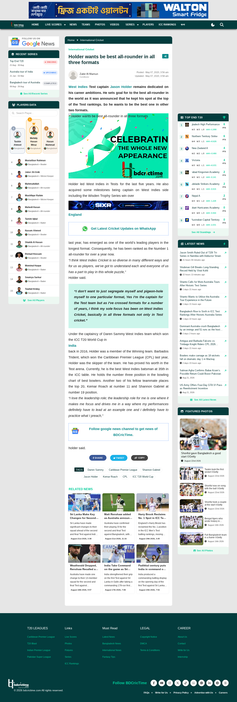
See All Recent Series (36, 93)
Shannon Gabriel (151, 469)
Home (35, 24)
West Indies (78, 87)
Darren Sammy (96, 469)
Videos (114, 24)
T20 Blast (32, 643)
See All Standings (201, 232)
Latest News (108, 637)
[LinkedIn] (209, 683)
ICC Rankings (167, 24)
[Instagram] (169, 683)
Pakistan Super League (39, 657)
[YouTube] (161, 683)
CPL (125, 476)
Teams (86, 24)
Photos (100, 24)
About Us (182, 637)
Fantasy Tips (108, 657)
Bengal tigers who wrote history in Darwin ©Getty (214, 520)
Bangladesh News (111, 643)
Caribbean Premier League (123, 469)
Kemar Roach (110, 476)
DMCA (143, 643)
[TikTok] (185, 683)
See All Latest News (205, 399)
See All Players (36, 300)
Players (148, 24)
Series (68, 657)
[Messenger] (201, 683)
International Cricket (92, 40)
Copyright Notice (148, 637)
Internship (183, 657)
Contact (182, 643)
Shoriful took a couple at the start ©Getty (215, 503)
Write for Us (183, 650)
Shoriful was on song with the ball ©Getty (215, 487)
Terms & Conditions (150, 650)
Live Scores (71, 637)
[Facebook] (154, 683)
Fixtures (69, 650)
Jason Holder (121, 87)
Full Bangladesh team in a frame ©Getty (216, 536)
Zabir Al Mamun (89, 73)
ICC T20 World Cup (143, 476)
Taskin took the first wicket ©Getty (214, 470)
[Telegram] (217, 683)
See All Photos (205, 550)
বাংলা (183, 24)
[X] (177, 683)
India (72, 345)
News (73, 24)
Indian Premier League (38, 650)
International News (111, 650)
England (75, 214)
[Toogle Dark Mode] (213, 25)
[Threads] (225, 683)
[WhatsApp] (193, 683)
